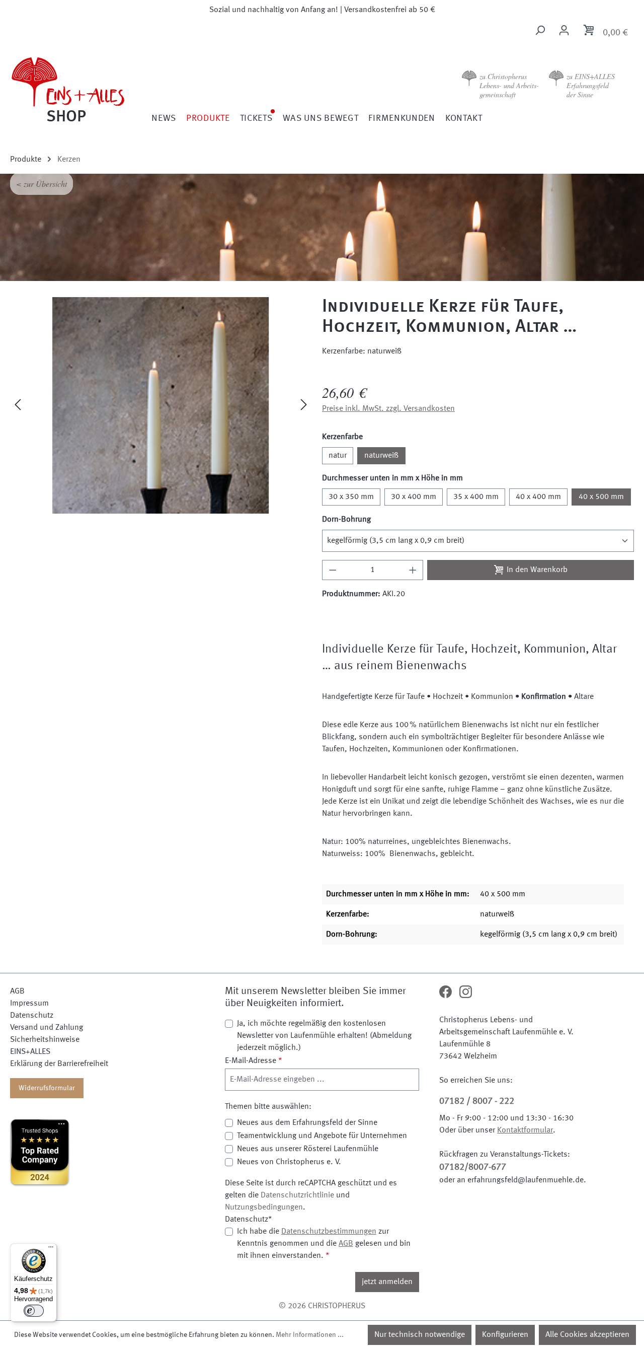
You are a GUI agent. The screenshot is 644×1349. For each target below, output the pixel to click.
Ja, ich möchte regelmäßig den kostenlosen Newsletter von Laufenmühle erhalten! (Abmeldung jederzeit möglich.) (324, 1036)
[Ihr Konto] (564, 30)
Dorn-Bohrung (346, 519)
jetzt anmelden (387, 1282)
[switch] (34, 1311)
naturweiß (381, 456)
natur (338, 456)
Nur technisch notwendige (419, 1335)
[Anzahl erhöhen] (413, 570)
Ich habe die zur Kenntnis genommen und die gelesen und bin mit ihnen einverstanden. (324, 1244)
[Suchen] (540, 30)
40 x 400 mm (538, 497)
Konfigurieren (505, 1335)
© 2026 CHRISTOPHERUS (322, 1306)
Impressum (29, 1004)
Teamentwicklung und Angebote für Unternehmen (322, 1136)
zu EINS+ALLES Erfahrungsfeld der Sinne (591, 85)
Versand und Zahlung (46, 1028)
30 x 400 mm (413, 497)
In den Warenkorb (536, 570)
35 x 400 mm (476, 497)
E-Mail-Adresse (253, 1061)
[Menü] (51, 1249)
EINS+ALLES (30, 1052)
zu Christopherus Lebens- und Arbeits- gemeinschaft (509, 85)
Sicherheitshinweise (44, 1040)
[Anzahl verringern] (332, 570)
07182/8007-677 (472, 1167)
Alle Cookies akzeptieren (587, 1335)
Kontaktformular (525, 1130)
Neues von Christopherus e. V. (289, 1162)
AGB (17, 991)
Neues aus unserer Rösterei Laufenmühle (307, 1149)
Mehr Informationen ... (310, 1334)
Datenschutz (31, 1016)
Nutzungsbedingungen (264, 1207)
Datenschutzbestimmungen (328, 1232)
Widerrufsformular (47, 1088)
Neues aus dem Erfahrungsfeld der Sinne (307, 1123)
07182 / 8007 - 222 (476, 1101)
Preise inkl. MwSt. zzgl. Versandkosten (388, 409)
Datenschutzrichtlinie (297, 1195)
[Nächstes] (303, 405)
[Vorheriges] (17, 405)
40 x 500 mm (601, 497)
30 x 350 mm (351, 497)
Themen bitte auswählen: (268, 1107)
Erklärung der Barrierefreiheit (59, 1064)
